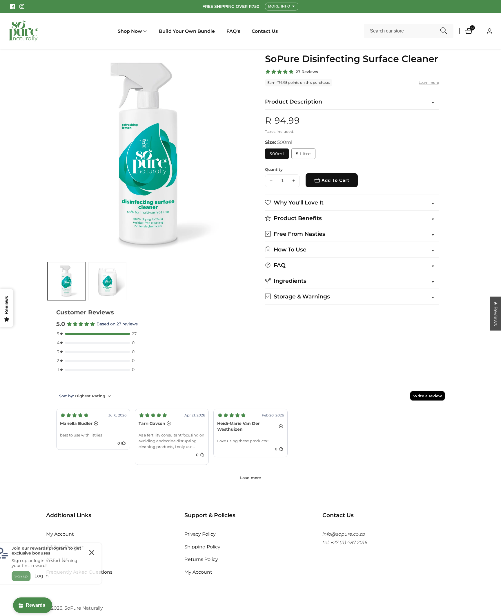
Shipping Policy (202, 547)
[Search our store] (443, 31)
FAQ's (233, 31)
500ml (277, 153)
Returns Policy (201, 559)
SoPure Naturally (83, 608)
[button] (130, 31)
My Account (60, 534)
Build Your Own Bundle (187, 31)
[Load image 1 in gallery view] (67, 281)
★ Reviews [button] (495, 313)
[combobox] (408, 31)
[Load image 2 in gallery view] (107, 281)
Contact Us (265, 31)
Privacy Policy (200, 534)
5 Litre (303, 153)
